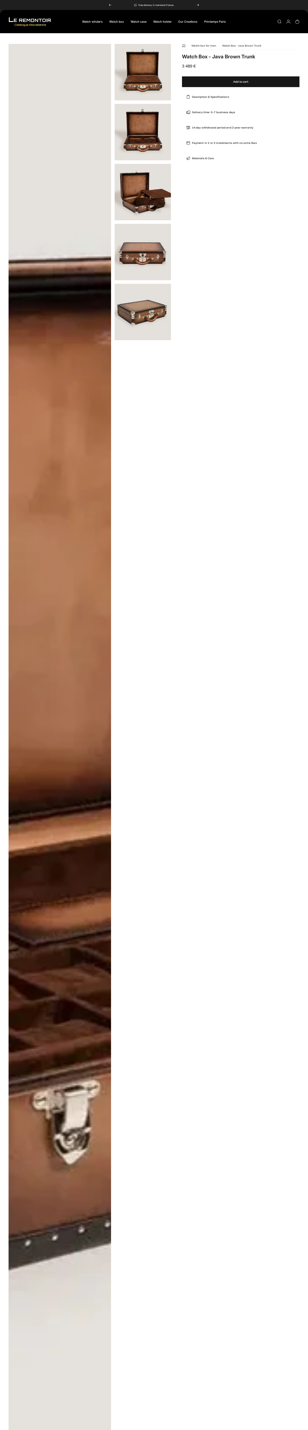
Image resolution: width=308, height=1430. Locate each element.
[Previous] (110, 5)
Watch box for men (203, 45)
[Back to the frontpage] (184, 45)
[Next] (198, 5)
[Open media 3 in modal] (143, 132)
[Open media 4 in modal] (143, 192)
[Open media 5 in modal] (143, 252)
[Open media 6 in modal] (143, 312)
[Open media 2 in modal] (143, 72)
